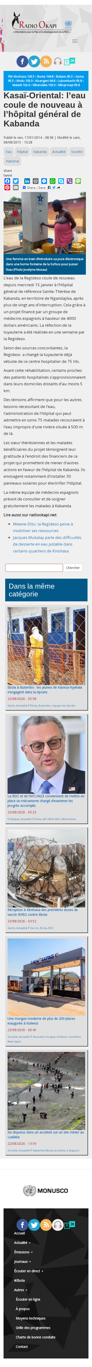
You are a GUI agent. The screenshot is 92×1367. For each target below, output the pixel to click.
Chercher (73, 567)
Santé (11, 705)
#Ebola (19, 1280)
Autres (19, 1290)
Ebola (33, 705)
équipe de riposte (63, 705)
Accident (59, 1150)
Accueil (19, 1233)
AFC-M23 (48, 819)
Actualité (59, 151)
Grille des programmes (33, 1327)
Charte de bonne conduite (35, 1337)
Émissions (22, 1252)
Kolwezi (62, 1036)
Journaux (21, 1261)
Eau (9, 151)
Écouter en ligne (28, 1299)
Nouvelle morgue (44, 1036)
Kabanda (40, 151)
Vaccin (34, 928)
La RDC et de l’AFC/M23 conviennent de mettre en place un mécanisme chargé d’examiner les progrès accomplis (46, 801)
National (12, 161)
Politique (13, 819)
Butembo (45, 705)
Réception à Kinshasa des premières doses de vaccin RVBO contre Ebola (43, 912)
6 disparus (73, 1150)
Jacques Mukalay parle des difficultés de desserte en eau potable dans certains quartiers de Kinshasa (47, 544)
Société (77, 151)
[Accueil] (41, 22)
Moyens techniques (31, 1318)
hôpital (22, 151)
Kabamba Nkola (43, 1150)
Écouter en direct (27, 1271)
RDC (57, 819)
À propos (23, 1308)
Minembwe (69, 819)
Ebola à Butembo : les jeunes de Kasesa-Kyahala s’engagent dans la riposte (45, 689)
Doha (37, 819)
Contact (22, 1346)
